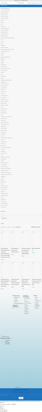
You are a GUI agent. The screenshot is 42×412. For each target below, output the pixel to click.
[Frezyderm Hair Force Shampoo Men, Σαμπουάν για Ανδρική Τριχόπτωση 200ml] (15, 268)
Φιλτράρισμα (4, 218)
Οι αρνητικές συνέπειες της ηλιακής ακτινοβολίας (7, 342)
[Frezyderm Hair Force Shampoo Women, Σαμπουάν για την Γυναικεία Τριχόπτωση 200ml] (26, 268)
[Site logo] (21, 3)
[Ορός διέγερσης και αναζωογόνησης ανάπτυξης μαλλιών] (13, 237)
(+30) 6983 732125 (23, 0)
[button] (12, 246)
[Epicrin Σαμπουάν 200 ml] (36, 237)
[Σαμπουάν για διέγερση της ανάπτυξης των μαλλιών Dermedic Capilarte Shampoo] (26, 237)
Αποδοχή (13, 404)
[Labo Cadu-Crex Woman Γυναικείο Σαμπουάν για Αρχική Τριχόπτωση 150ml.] (36, 268)
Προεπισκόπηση (5, 246)
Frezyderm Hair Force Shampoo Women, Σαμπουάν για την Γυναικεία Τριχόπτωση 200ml (26, 283)
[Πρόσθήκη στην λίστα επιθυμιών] (7, 246)
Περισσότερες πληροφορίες (5, 404)
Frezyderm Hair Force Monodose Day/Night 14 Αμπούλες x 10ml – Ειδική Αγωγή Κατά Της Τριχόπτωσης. (5, 283)
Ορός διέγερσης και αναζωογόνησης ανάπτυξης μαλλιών (15, 250)
